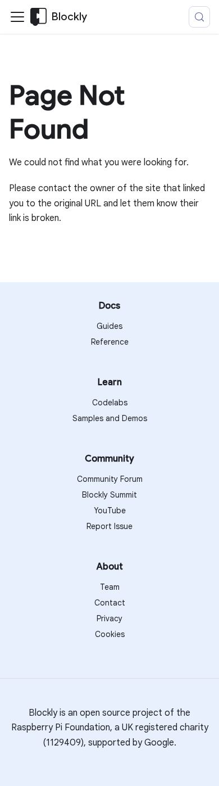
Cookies (110, 634)
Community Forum (110, 479)
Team (110, 587)
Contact (109, 603)
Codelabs (109, 402)
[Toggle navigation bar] (17, 16)
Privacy (109, 618)
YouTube (110, 510)
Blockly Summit (109, 495)
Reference (110, 342)
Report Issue (109, 526)
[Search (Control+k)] (199, 17)
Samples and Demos (109, 418)
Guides (109, 326)
